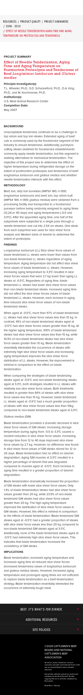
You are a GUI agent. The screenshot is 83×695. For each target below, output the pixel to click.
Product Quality (30, 21)
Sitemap (57, 686)
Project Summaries (56, 21)
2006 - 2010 (13, 26)
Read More (49, 686)
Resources (10, 21)
